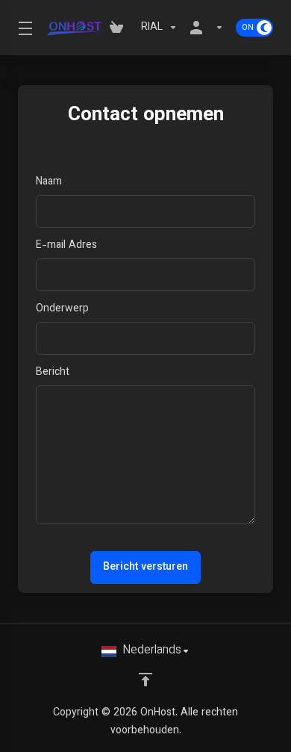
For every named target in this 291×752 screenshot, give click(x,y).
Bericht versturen (145, 567)
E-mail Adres (66, 245)
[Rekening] (207, 27)
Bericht (52, 372)
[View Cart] (119, 27)
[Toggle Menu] (23, 27)
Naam (49, 182)
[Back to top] (145, 679)
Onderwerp (62, 309)
